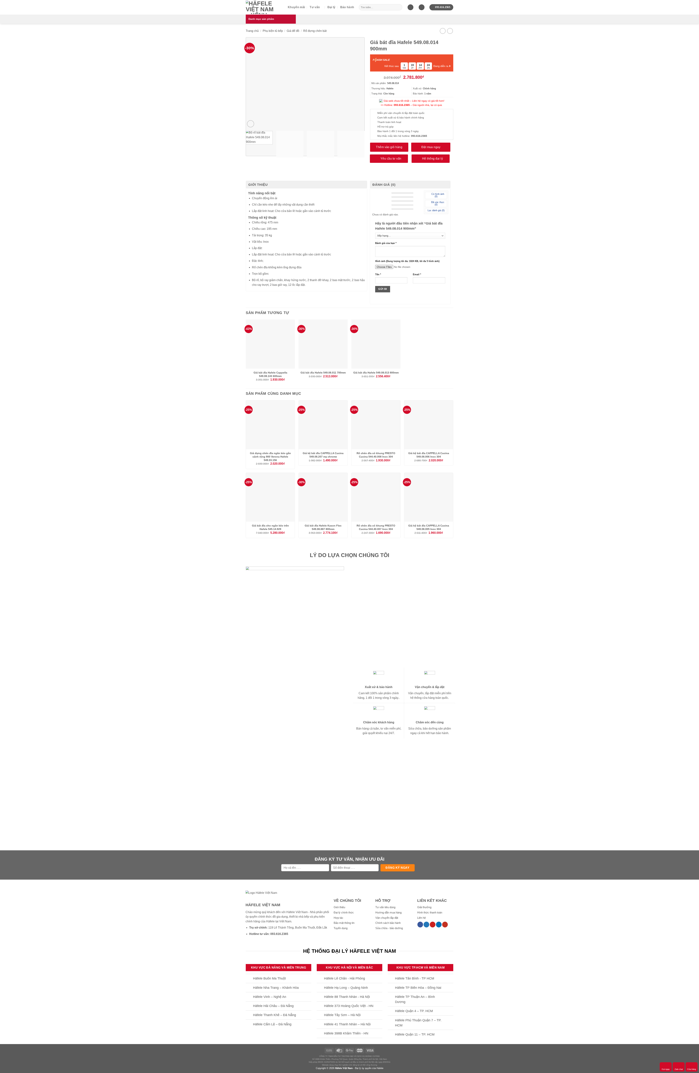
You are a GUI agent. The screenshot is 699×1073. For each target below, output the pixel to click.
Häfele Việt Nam (344, 1068)
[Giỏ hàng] (410, 7)
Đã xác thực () (437, 203)
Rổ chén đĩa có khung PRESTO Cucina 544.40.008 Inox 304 (376, 455)
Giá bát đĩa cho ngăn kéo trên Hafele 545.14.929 (270, 527)
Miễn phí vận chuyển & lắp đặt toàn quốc (400, 113)
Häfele (270, 921)
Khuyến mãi (296, 7)
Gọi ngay (666, 1069)
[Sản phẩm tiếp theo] (450, 31)
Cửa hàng (691, 1069)
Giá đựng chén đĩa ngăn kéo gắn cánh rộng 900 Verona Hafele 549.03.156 (270, 456)
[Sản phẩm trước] (442, 31)
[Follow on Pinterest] (432, 924)
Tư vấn (315, 7)
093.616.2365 (402, 105)
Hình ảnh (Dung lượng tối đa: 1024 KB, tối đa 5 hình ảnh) (407, 261)
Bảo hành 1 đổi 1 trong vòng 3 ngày (398, 131)
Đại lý (331, 7)
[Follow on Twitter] (426, 924)
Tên (378, 274)
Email (417, 274)
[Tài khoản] (421, 7)
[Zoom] (250, 123)
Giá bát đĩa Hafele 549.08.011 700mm (323, 372)
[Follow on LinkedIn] (439, 924)
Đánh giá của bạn (385, 243)
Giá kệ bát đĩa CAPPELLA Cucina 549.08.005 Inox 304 (428, 527)
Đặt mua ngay (431, 147)
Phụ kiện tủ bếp (273, 30)
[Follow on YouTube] (445, 924)
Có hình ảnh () (437, 195)
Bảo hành (347, 7)
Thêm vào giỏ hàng (389, 147)
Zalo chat (679, 1069)
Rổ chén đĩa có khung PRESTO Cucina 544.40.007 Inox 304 (376, 527)
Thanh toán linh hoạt (389, 122)
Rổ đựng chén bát (315, 30)
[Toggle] (249, 979)
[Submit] (399, 7)
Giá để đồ (293, 30)
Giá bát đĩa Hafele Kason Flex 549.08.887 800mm (323, 527)
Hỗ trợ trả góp (385, 126)
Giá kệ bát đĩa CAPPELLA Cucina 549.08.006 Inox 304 (428, 455)
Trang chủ (252, 30)
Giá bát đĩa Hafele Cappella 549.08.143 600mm (270, 374)
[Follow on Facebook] (420, 924)
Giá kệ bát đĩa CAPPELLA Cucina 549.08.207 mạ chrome (323, 455)
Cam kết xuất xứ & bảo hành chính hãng (400, 117)
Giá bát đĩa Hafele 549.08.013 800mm (376, 372)
